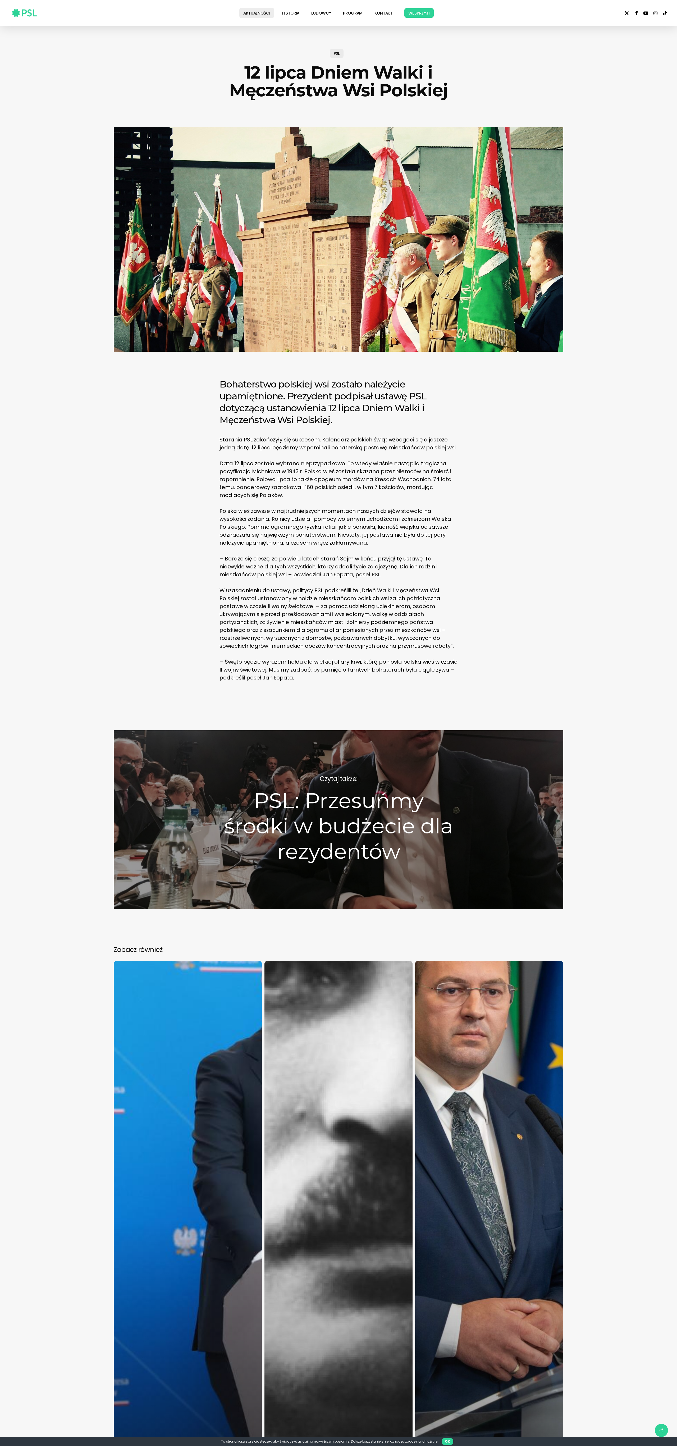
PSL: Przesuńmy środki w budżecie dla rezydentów (338, 819)
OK (447, 1441)
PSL (337, 53)
